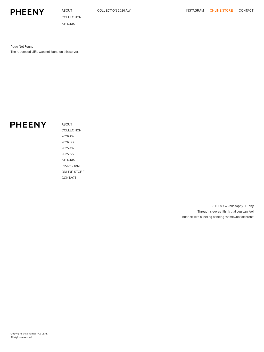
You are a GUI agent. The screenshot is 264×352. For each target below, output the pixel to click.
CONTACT (246, 10)
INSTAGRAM (195, 10)
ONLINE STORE (221, 10)
